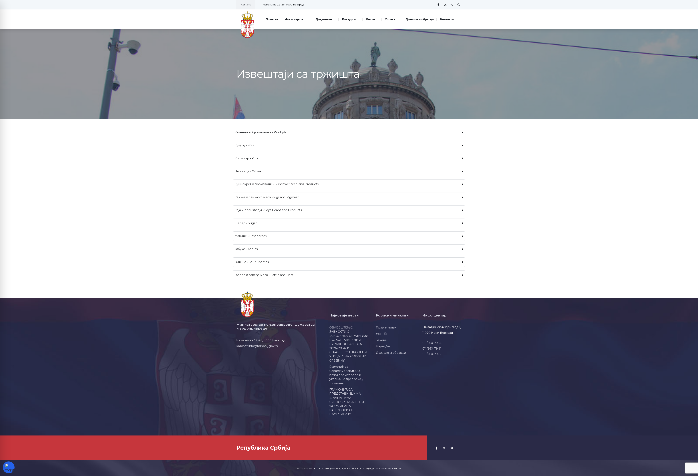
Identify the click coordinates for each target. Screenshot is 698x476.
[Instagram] (452, 4)
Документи (324, 19)
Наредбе (383, 346)
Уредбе (382, 334)
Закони (381, 340)
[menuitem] (296, 19)
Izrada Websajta (384, 468)
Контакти (447, 19)
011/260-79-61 (432, 348)
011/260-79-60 (432, 343)
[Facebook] (439, 4)
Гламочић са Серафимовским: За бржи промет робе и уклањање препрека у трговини (346, 375)
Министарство (294, 19)
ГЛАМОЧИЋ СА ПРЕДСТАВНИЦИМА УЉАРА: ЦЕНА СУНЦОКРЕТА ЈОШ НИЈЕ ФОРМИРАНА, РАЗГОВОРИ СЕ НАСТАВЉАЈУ (348, 402)
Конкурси (349, 19)
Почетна (272, 19)
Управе (390, 19)
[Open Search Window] (458, 4)
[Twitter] (445, 4)
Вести (370, 19)
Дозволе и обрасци (420, 19)
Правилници (386, 327)
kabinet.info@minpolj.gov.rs (257, 346)
